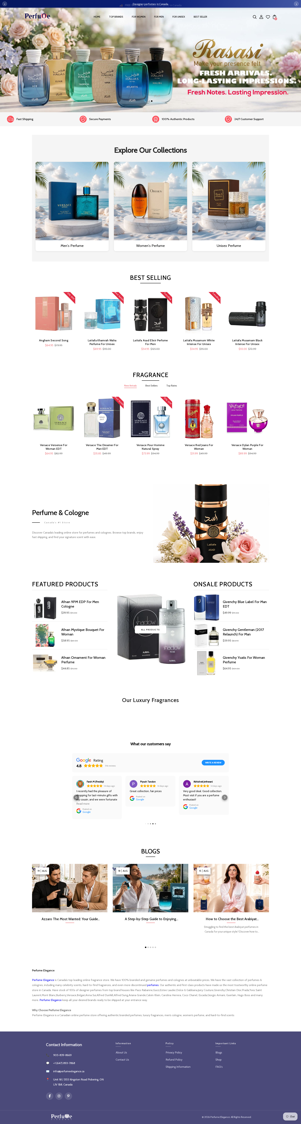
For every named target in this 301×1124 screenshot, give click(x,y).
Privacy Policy (174, 1052)
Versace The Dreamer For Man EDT (102, 446)
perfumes (153, 985)
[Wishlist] (268, 18)
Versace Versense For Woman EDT (53, 446)
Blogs (218, 1052)
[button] (149, 101)
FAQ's (219, 1066)
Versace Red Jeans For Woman (199, 446)
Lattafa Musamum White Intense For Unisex (199, 342)
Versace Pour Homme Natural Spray (150, 446)
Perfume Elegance (43, 980)
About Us (121, 1052)
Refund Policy (174, 1059)
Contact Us (122, 1059)
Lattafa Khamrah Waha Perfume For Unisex (102, 342)
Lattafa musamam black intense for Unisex (247, 342)
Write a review (213, 762)
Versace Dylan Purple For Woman (247, 446)
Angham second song (53, 340)
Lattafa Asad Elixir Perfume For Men (150, 342)
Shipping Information (178, 1066)
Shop (218, 1059)
